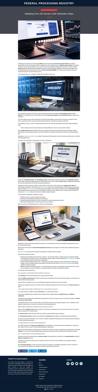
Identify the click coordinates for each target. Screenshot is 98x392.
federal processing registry (49, 3)
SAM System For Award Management (49, 10)
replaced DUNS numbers (65, 263)
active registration (70, 258)
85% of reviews (26, 192)
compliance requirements (29, 136)
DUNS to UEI (44, 187)
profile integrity (23, 251)
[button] (23, 350)
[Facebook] (67, 363)
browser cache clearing (32, 188)
